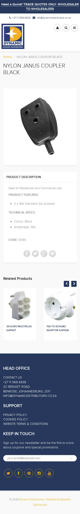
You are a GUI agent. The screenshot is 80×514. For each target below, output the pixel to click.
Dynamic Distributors (32, 499)
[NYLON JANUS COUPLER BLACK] (40, 126)
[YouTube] (49, 473)
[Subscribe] (71, 458)
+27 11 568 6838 (21, 17)
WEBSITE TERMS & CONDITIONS (25, 424)
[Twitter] (8, 473)
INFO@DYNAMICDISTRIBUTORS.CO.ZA (30, 396)
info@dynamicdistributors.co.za (53, 17)
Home (7, 57)
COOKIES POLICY (15, 419)
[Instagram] (39, 473)
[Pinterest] (29, 473)
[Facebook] (18, 473)
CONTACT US (12, 377)
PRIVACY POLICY (15, 415)
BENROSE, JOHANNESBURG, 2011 (26, 391)
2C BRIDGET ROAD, (16, 387)
